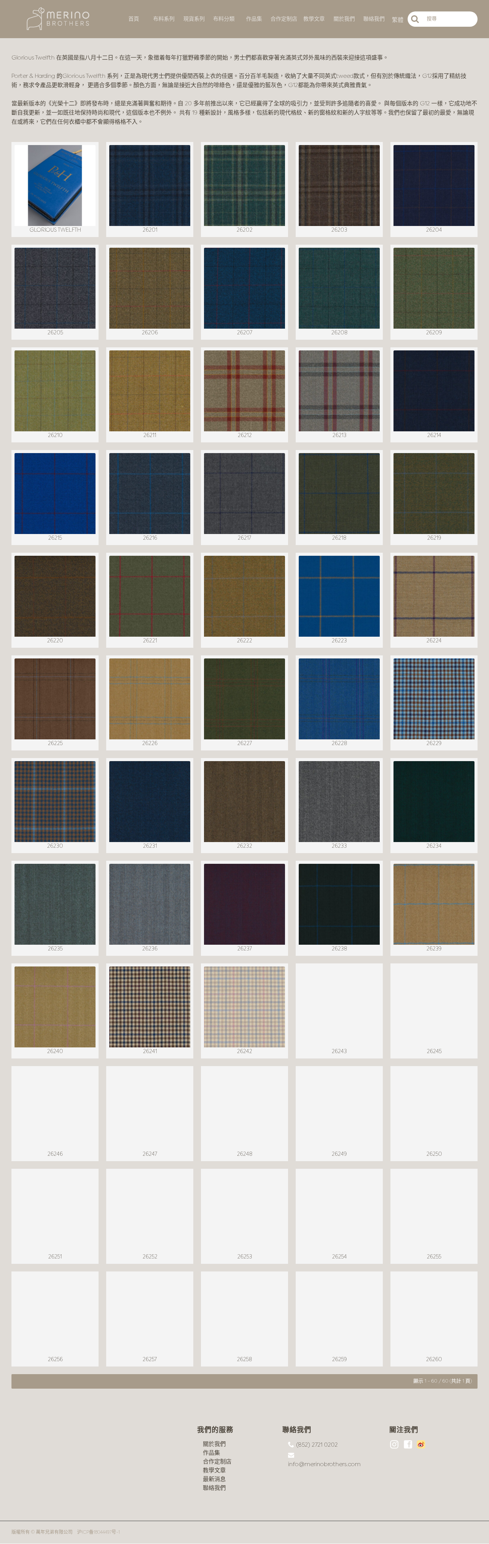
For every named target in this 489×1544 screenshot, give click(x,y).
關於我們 (214, 1444)
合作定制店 (217, 1462)
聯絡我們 (214, 1488)
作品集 (211, 1453)
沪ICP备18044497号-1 (98, 1532)
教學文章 (214, 1470)
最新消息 (214, 1479)
